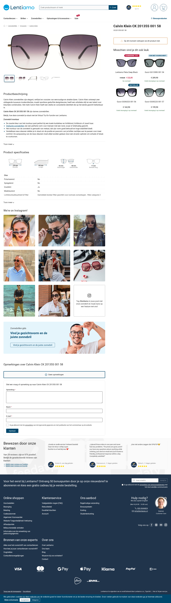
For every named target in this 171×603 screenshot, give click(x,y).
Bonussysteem (86, 506)
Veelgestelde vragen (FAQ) (52, 503)
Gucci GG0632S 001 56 (126, 102)
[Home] (4, 26)
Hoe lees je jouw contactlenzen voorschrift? (20, 548)
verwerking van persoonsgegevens (151, 485)
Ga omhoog (27, 591)
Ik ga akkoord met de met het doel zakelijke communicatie (146, 486)
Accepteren (25, 600)
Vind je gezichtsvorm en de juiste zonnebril (32, 345)
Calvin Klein (33, 26)
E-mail (9, 416)
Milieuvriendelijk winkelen (13, 528)
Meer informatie (11, 599)
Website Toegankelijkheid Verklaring (17, 520)
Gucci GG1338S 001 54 (154, 72)
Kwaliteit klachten (49, 510)
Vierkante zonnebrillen (15, 126)
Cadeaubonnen (9, 513)
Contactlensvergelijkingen (13, 555)
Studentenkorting (87, 513)
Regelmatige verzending (89, 503)
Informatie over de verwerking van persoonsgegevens (16, 532)
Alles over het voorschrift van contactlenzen (20, 545)
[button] (9, 78)
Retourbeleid (47, 506)
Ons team (46, 548)
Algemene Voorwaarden (12, 517)
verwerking (29, 425)
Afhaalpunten (8, 524)
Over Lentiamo (48, 545)
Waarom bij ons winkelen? (52, 555)
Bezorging (7, 506)
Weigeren (35, 600)
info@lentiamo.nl (141, 511)
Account (45, 513)
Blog (43, 552)
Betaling (6, 510)
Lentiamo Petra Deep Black (126, 72)
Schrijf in (163, 480)
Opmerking (10, 390)
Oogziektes (7, 552)
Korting (83, 510)
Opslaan (12, 431)
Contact (45, 559)
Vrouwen (23, 26)
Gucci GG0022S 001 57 (154, 102)
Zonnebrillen (12, 26)
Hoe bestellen (8, 503)
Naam (9, 407)
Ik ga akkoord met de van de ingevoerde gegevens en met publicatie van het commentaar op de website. (50, 425)
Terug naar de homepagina (12, 591)
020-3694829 (142, 508)
